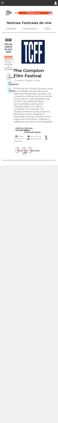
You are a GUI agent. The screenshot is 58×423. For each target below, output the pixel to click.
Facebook (10, 84)
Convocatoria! (10, 57)
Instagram (31, 151)
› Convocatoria (29, 28)
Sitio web (24, 152)
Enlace (9, 77)
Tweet (10, 91)
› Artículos (11, 28)
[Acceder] (55, 3)
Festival (18, 151)
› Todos (47, 28)
